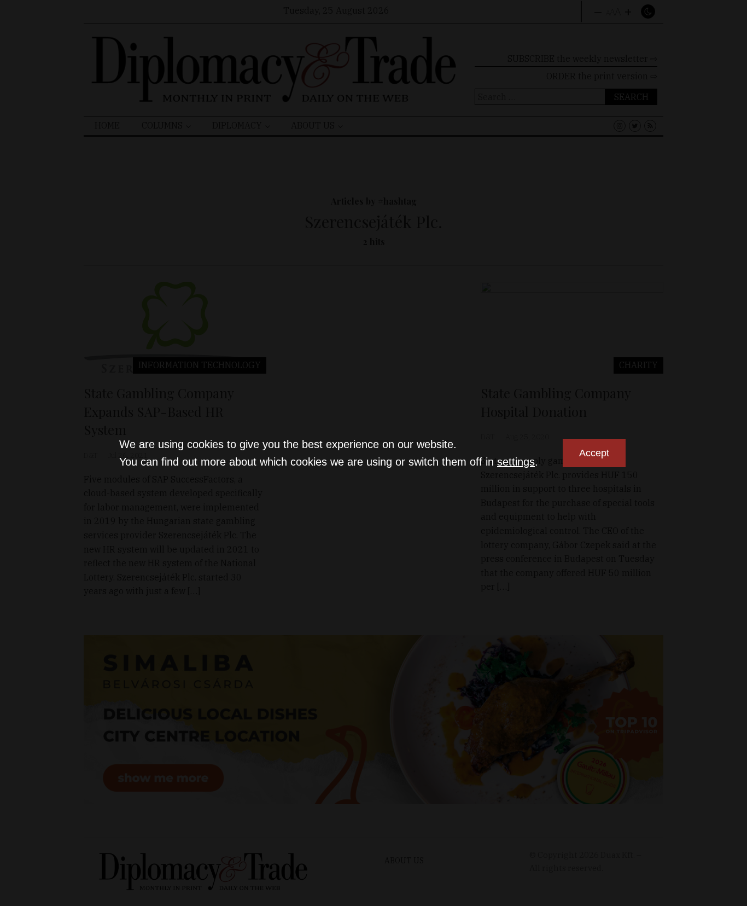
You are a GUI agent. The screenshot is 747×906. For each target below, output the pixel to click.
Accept (594, 453)
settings (516, 462)
